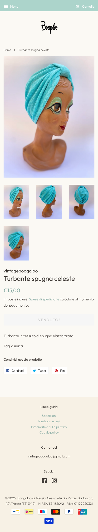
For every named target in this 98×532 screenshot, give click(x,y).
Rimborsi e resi (49, 421)
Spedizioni (49, 415)
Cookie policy (49, 432)
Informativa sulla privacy (49, 427)
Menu (13, 6)
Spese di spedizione (44, 299)
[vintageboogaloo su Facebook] (44, 481)
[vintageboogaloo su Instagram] (54, 481)
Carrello (87, 6)
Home (7, 50)
